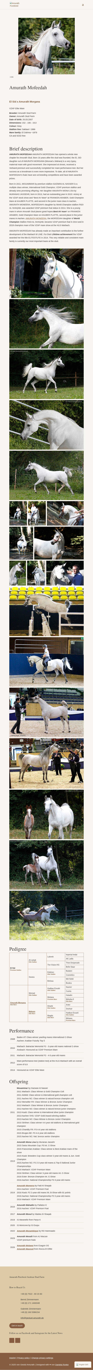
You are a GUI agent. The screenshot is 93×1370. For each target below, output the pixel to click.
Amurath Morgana (18, 1003)
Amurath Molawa (25, 1245)
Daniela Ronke (62, 1365)
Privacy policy (23, 1358)
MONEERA (41, 218)
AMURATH (31, 218)
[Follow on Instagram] (17, 1340)
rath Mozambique (29, 1231)
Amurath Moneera (25, 1186)
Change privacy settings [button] (42, 1358)
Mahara (32, 1012)
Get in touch (17, 1326)
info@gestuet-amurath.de (32, 1318)
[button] (46, 273)
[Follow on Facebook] (11, 1340)
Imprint (12, 1358)
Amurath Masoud (25, 1249)
